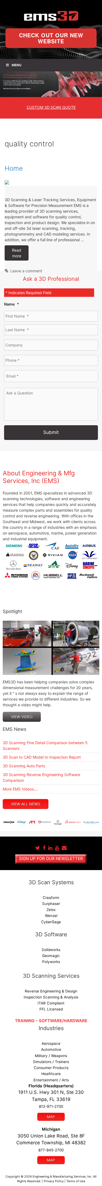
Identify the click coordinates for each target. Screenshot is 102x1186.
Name (11, 304)
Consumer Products (51, 1068)
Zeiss (51, 909)
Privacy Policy (54, 1181)
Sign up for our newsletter (51, 858)
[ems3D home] (51, 16)
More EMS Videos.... (20, 789)
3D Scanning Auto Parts (24, 765)
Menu (16, 65)
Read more (16, 253)
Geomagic (51, 955)
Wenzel (51, 915)
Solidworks (51, 949)
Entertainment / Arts (51, 1080)
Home (14, 168)
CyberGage (51, 922)
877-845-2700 (51, 1150)
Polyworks (51, 961)
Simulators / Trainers (51, 1062)
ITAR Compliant (51, 1003)
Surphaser (51, 903)
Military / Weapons (51, 1056)
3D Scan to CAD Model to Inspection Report (42, 757)
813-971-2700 (51, 1106)
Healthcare (51, 1074)
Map (51, 1117)
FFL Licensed (51, 1009)
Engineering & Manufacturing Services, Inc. (62, 1176)
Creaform (51, 897)
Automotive (51, 1049)
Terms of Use (75, 1181)
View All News (25, 804)
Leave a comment (26, 270)
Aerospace (51, 1043)
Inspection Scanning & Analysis (51, 997)
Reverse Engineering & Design (51, 991)
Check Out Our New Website (51, 38)
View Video (22, 716)
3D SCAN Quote (51, 107)
